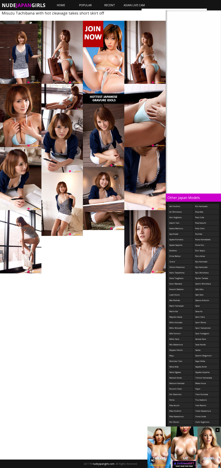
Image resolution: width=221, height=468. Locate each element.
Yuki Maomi (200, 405)
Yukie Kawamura (203, 411)
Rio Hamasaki (201, 206)
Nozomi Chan (175, 388)
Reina (172, 400)
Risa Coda (199, 217)
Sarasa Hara (200, 339)
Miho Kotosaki (175, 322)
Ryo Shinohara (202, 272)
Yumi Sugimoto (202, 422)
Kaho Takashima (176, 272)
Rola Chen (200, 228)
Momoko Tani (175, 361)
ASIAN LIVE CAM (134, 5)
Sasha (197, 350)
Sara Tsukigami (202, 333)
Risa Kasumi (200, 223)
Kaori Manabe (175, 283)
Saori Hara (200, 317)
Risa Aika (199, 211)
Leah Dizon (174, 294)
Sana (197, 306)
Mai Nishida (174, 300)
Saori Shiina (200, 322)
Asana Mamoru (176, 228)
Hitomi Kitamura (177, 267)
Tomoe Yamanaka (203, 377)
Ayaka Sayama (175, 245)
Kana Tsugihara (176, 278)
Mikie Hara (174, 339)
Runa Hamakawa (202, 239)
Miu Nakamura (176, 344)
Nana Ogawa (175, 372)
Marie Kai (173, 311)
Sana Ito (199, 311)
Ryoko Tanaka (201, 278)
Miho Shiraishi (175, 328)
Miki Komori (175, 333)
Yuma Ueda (200, 416)
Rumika (198, 234)
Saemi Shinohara (203, 283)
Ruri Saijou (200, 250)
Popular (85, 5)
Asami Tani (174, 223)
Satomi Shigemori (203, 355)
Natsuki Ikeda (175, 377)
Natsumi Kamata (176, 383)
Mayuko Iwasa (175, 317)
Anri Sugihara (175, 217)
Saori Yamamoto (203, 328)
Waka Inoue (200, 383)
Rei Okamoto (175, 394)
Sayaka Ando (201, 366)
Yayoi (197, 388)
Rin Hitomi (174, 422)
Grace (172, 261)
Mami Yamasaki (176, 306)
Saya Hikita (200, 361)
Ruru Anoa (200, 256)
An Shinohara (175, 211)
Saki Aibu (199, 289)
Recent (109, 5)
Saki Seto (199, 294)
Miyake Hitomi (176, 350)
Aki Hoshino (174, 206)
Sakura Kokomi (202, 300)
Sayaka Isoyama (202, 372)
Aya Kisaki (173, 234)
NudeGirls (23, 5)
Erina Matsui (175, 256)
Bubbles (173, 250)
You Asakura (201, 400)
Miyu (171, 355)
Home (61, 5)
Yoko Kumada (201, 394)
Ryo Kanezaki (201, 267)
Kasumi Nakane (176, 289)
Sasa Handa (200, 344)
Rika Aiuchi (174, 405)
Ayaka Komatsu (176, 239)
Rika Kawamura (176, 416)
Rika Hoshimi (175, 411)
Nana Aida (174, 366)
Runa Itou (199, 245)
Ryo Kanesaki (201, 261)
